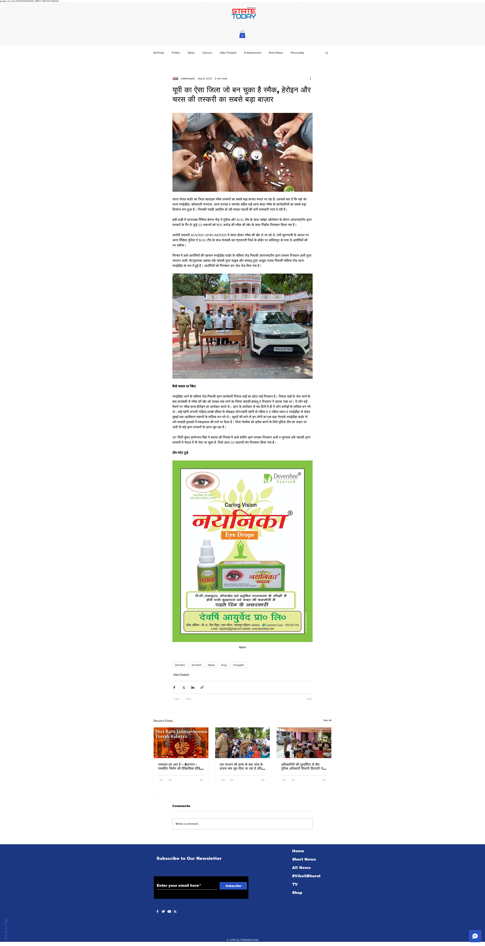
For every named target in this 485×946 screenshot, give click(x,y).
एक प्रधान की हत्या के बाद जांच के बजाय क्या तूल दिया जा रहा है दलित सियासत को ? (242, 767)
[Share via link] (202, 687)
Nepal (211, 664)
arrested (196, 664)
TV (295, 884)
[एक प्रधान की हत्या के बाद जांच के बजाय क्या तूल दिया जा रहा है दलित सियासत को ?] (242, 742)
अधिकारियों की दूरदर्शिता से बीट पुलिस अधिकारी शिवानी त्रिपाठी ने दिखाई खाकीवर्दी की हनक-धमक (302, 767)
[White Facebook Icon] (157, 911)
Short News (276, 52)
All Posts (158, 52)
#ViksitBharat (306, 876)
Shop (297, 892)
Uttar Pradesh (228, 52)
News (191, 52)
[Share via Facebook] (174, 687)
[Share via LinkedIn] (193, 687)
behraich (180, 664)
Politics (176, 52)
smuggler (238, 664)
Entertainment (252, 52)
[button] (242, 34)
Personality (297, 52)
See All (327, 720)
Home (298, 851)
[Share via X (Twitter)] (183, 687)
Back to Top (6, 929)
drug (224, 664)
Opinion (207, 52)
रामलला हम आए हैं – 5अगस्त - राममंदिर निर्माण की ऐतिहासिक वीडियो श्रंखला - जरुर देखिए (180, 767)
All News (301, 867)
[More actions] (310, 78)
